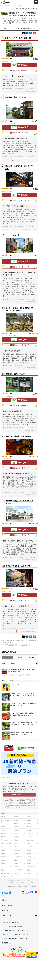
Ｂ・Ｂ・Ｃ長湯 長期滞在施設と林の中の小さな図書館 (19, 309)
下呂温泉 (29, 846)
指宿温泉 (3, 876)
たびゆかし (3, 886)
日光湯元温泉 (30, 866)
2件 (36, 121)
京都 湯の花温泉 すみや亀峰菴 (18, 436)
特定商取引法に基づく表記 (21, 935)
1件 (36, 333)
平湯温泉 (3, 850)
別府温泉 (3, 863)
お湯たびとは (11, 880)
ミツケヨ (35, 884)
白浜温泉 (16, 853)
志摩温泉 (29, 870)
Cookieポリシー (7, 935)
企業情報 (5, 910)
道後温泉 (3, 856)
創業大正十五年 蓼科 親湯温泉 (18, 38)
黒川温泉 (16, 863)
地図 (18, 61)
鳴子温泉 (29, 820)
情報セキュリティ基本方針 (9, 939)
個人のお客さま (7, 900)
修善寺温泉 (30, 840)
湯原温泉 (29, 860)
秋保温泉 (16, 823)
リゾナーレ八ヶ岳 (12, 235)
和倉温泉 (16, 843)
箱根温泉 (3, 870)
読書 (13, 675)
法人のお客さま (7, 905)
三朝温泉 (29, 856)
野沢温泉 (29, 833)
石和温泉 (29, 836)
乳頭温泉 (16, 820)
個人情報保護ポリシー (8, 930)
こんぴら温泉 (17, 856)
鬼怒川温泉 (4, 833)
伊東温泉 (16, 840)
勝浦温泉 (29, 853)
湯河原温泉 (4, 840)
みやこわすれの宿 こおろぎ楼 (18, 566)
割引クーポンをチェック (21, 70)
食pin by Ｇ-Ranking (22, 886)
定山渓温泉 (4, 817)
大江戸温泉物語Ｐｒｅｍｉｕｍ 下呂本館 (19, 502)
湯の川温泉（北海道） (5, 821)
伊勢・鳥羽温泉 (18, 870)
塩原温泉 (16, 833)
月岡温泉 (16, 836)
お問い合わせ (6, 922)
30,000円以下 (26, 675)
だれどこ (12, 882)
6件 (36, 59)
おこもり (19, 675)
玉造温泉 (3, 860)
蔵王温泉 (3, 827)
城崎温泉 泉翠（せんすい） (17, 374)
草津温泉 (29, 827)
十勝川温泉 (30, 817)
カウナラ (29, 884)
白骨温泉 (3, 836)
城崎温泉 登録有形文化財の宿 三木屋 (19, 167)
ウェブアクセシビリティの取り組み (12, 926)
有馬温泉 (3, 853)
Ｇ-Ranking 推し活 (12, 886)
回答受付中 (19, 657)
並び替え (4, 663)
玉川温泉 (16, 866)
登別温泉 (16, 817)
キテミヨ (3, 884)
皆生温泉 (16, 860)
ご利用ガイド (19, 880)
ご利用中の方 (6, 915)
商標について (23, 939)
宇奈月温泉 (17, 846)
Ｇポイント (26, 880)
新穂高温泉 (17, 850)
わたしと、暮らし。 (30, 882)
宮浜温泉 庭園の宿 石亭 (15, 97)
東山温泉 (29, 823)
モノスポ (17, 884)
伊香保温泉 (4, 830)
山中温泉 (29, 843)
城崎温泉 (29, 850)
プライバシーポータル (23, 930)
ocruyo (17, 882)
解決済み (31, 657)
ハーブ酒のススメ (32, 886)
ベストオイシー (9, 884)
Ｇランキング (6, 882)
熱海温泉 (29, 873)
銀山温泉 (16, 827)
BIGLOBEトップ (6, 943)
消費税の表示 (16, 922)
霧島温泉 (29, 863)
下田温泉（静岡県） (6, 843)
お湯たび (22, 882)
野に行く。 (22, 884)
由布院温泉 (17, 873)
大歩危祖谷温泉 (5, 873)
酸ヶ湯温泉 (4, 866)
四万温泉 (29, 830)
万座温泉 (16, 830)
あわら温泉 (4, 846)
